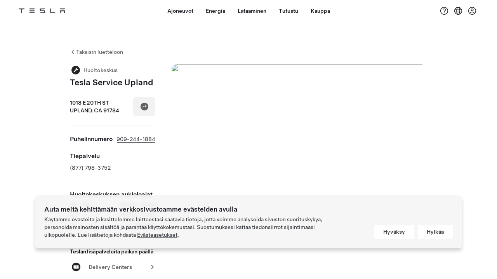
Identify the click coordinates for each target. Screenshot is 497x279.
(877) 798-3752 (90, 168)
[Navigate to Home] (41, 11)
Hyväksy (394, 232)
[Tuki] (444, 11)
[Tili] (472, 11)
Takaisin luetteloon (99, 52)
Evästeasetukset (157, 235)
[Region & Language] (458, 11)
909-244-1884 (135, 139)
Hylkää (435, 232)
